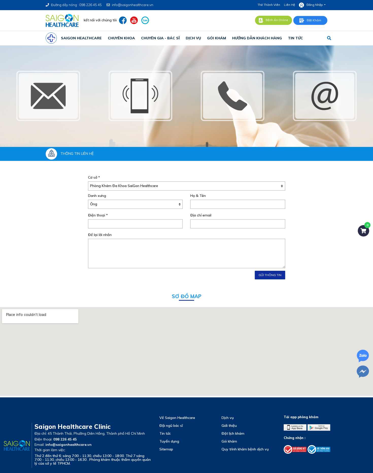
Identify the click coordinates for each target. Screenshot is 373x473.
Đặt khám (314, 20)
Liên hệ (289, 5)
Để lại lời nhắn (100, 234)
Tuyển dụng (169, 441)
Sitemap (166, 449)
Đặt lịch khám (233, 433)
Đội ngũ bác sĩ (171, 425)
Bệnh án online (277, 20)
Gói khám (229, 441)
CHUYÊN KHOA (121, 38)
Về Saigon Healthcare (177, 417)
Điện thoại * (98, 215)
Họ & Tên (198, 195)
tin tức (295, 38)
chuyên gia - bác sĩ (160, 38)
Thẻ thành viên (269, 5)
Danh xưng (97, 195)
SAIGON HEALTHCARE (81, 38)
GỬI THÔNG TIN (270, 275)
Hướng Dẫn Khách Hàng (257, 38)
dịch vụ (193, 38)
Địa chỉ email (200, 215)
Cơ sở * (94, 177)
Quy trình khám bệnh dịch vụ (245, 449)
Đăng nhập (315, 5)
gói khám (216, 38)
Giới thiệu (229, 425)
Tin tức (165, 433)
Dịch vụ (228, 417)
